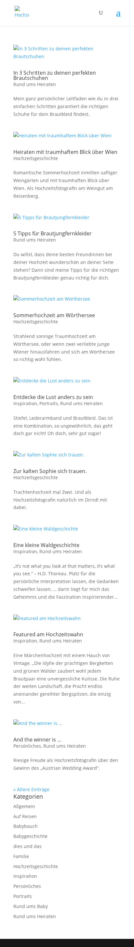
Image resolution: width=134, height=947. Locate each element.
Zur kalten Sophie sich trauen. (50, 471)
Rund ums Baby (30, 906)
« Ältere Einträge (31, 789)
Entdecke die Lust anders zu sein (53, 397)
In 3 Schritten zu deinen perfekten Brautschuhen (54, 75)
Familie (21, 856)
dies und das (27, 846)
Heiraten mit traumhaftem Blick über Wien (65, 152)
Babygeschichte (30, 836)
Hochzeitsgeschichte (35, 158)
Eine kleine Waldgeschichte (46, 545)
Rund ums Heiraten (34, 84)
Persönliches (27, 746)
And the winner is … (37, 739)
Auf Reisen (25, 816)
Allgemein (24, 806)
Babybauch (25, 826)
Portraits (48, 403)
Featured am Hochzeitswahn (48, 634)
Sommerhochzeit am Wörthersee (54, 315)
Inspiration (25, 403)
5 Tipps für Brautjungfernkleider (52, 233)
